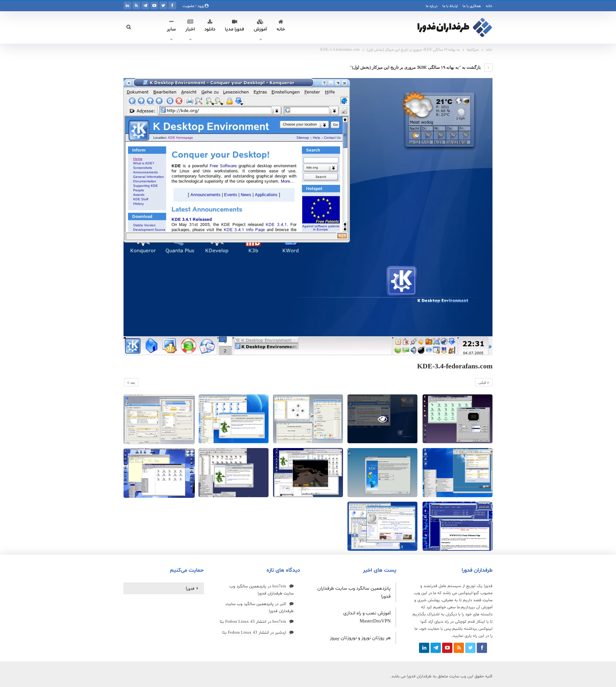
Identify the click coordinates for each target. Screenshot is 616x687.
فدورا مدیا (234, 29)
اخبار (190, 29)
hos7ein (279, 586)
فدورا (190, 588)
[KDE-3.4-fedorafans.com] (457, 419)
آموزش (260, 29)
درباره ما (432, 6)
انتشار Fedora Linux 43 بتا (243, 622)
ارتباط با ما (450, 6)
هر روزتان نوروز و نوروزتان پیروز (360, 638)
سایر (171, 29)
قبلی (482, 382)
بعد (132, 382)
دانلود (209, 29)
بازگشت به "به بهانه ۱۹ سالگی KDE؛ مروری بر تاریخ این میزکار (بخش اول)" (416, 67)
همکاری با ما (472, 6)
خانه (489, 6)
